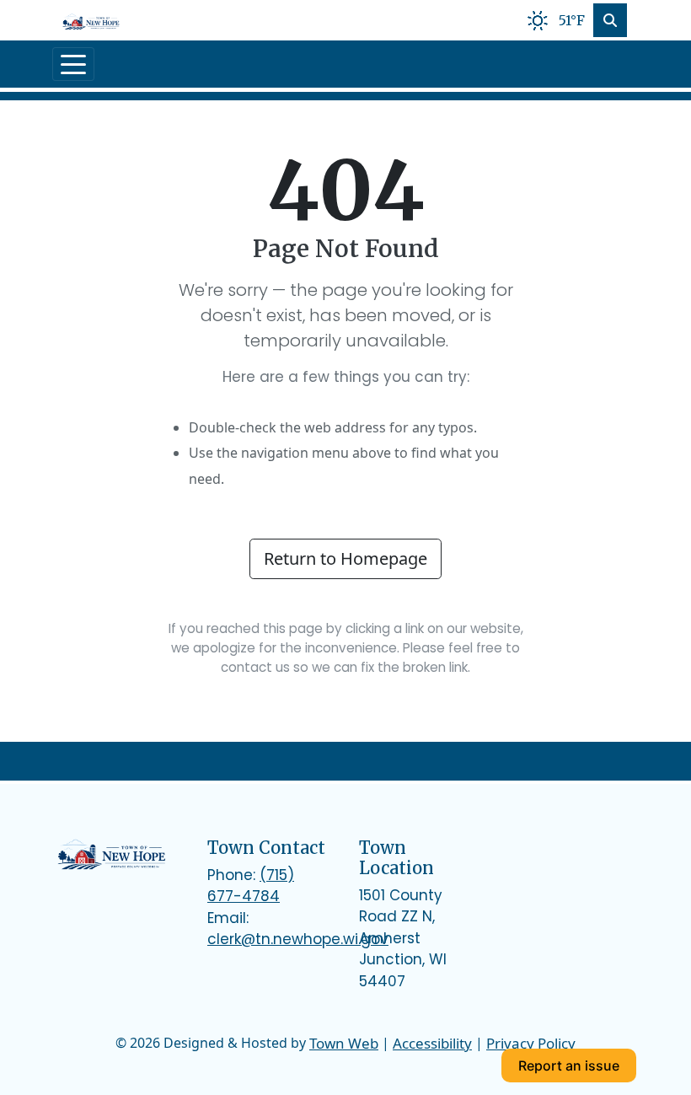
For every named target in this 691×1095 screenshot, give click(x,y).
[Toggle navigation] (73, 64)
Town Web (343, 1043)
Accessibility (432, 1043)
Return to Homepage (345, 558)
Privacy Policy (531, 1043)
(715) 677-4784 (250, 886)
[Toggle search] (610, 20)
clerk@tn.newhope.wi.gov (297, 939)
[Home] (91, 20)
